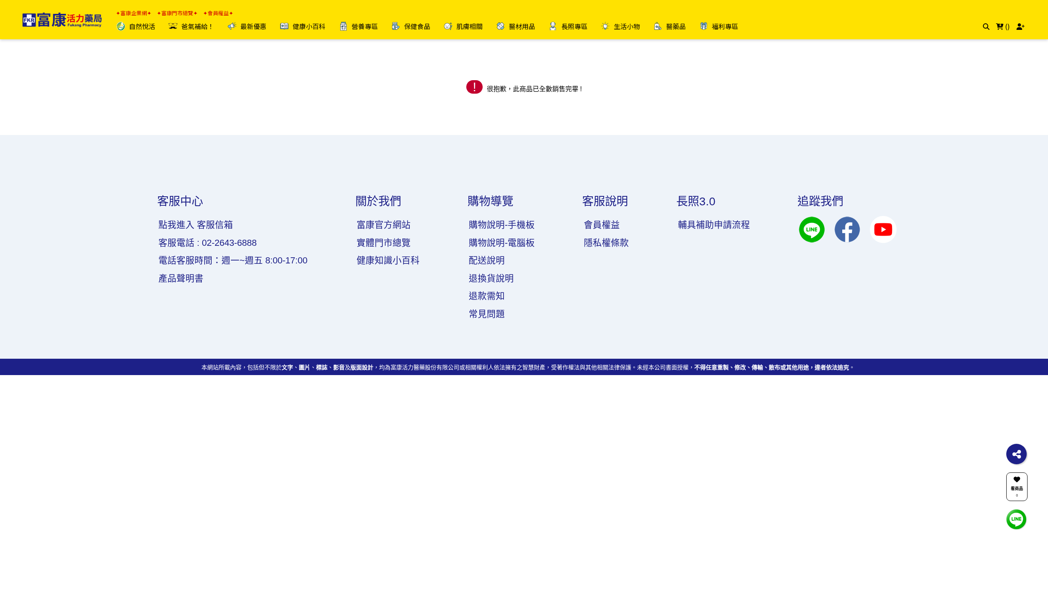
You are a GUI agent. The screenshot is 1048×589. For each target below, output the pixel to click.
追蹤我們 (820, 201)
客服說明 (605, 201)
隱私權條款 (606, 243)
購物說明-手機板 (502, 225)
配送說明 (487, 260)
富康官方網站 (384, 225)
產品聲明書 (180, 278)
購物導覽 (490, 201)
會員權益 (602, 225)
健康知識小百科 (388, 260)
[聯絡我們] (1016, 518)
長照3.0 (696, 201)
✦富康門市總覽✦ (177, 13)
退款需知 (487, 296)
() (1006, 26)
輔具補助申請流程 (714, 225)
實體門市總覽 (384, 243)
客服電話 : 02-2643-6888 (207, 243)
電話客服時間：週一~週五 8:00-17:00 (232, 260)
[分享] (1016, 454)
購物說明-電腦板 (502, 243)
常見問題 (487, 314)
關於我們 (378, 201)
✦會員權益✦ (218, 13)
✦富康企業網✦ (133, 13)
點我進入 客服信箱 (195, 225)
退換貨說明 (491, 278)
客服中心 (180, 201)
